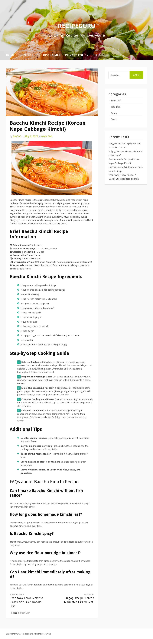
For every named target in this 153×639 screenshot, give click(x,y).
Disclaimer (52, 55)
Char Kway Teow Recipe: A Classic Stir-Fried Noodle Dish (26, 600)
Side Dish (116, 106)
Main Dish (46, 136)
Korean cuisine (32, 265)
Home (10, 55)
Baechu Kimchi (17, 199)
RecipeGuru (76, 26)
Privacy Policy (76, 55)
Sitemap (99, 55)
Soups (114, 119)
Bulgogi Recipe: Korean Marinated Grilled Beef (79, 598)
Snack (114, 112)
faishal (16, 136)
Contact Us (29, 55)
